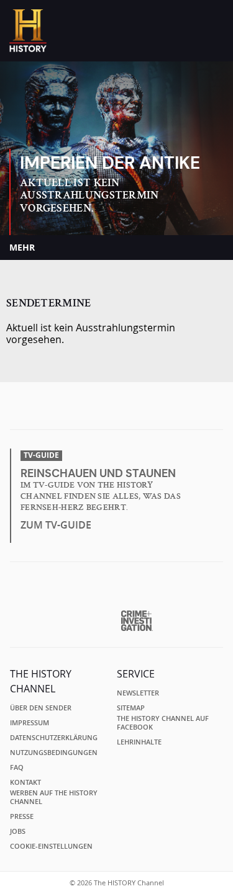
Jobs (17, 831)
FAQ (17, 767)
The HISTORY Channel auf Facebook (163, 722)
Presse (22, 816)
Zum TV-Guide (56, 524)
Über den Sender (40, 708)
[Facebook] (94, 409)
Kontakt (25, 782)
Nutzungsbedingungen (54, 752)
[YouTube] (142, 409)
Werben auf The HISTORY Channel (54, 797)
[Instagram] (118, 409)
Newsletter (138, 693)
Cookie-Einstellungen (51, 846)
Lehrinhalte (139, 742)
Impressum (29, 722)
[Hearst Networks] (116, 591)
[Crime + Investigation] (137, 621)
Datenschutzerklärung (54, 737)
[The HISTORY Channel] (28, 30)
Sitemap (131, 708)
